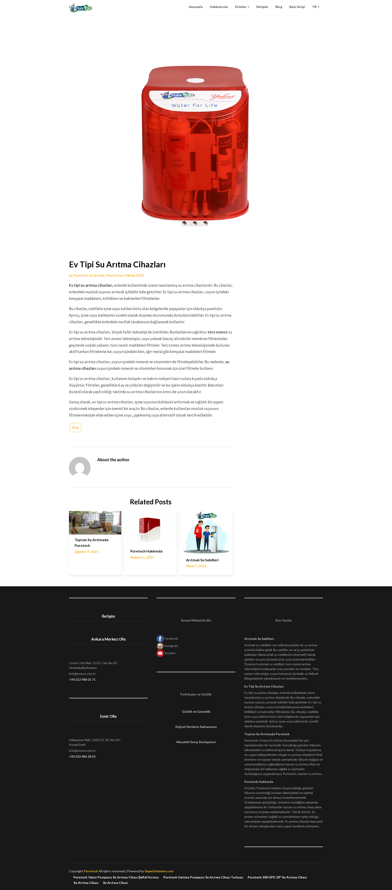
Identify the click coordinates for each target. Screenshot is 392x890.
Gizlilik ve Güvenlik (196, 711)
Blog (278, 7)
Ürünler (240, 7)
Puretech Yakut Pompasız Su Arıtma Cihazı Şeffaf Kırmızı (116, 877)
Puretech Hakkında (146, 551)
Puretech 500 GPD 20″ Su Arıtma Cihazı (277, 877)
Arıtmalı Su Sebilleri (202, 560)
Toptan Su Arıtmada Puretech (266, 734)
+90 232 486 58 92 (82, 756)
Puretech (91, 871)
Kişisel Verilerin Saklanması (196, 727)
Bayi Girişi (297, 7)
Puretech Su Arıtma (89, 275)
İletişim (262, 7)
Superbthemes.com (159, 871)
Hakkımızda (219, 7)
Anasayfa (196, 7)
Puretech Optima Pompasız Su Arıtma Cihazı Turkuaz (203, 877)
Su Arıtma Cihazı (86, 882)
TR (314, 7)
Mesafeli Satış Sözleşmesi (196, 742)
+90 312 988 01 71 (82, 679)
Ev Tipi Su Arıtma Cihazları (264, 686)
